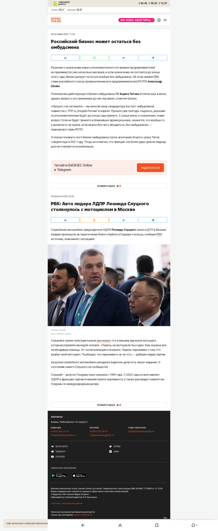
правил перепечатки (82, 515)
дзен (116, 451)
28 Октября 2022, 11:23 (63, 34)
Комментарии (109, 186)
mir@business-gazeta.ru (102, 435)
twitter (117, 446)
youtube (60, 456)
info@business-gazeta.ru (63, 435)
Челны (54, 10)
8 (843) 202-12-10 (60, 431)
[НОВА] (136, 20)
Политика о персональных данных (67, 503)
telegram (60, 451)
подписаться (150, 167)
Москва (72, 10)
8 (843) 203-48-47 (99, 431)
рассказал (103, 340)
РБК (156, 76)
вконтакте (61, 446)
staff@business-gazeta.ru (141, 431)
